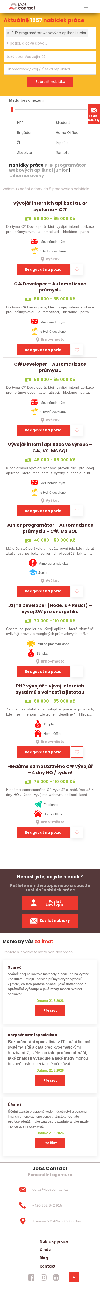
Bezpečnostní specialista (32, 1034)
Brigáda (24, 132)
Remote (63, 152)
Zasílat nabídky (93, 118)
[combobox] (50, 38)
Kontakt (47, 1266)
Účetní (14, 1104)
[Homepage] (22, 6)
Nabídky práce (53, 1241)
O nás (45, 1249)
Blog (43, 1257)
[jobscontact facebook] (31, 1277)
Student (63, 122)
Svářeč (14, 967)
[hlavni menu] (85, 6)
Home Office (67, 132)
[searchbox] (46, 43)
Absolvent (26, 152)
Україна (62, 142)
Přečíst (50, 1010)
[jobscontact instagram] (43, 1277)
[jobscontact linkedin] (56, 1277)
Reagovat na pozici (43, 269)
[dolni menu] (74, 1277)
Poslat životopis (55, 903)
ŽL (19, 142)
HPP (20, 122)
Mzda (14, 100)
